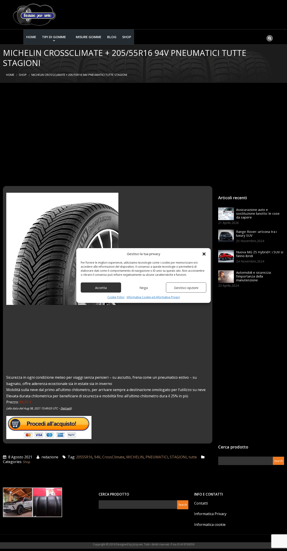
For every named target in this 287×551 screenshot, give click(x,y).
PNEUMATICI (157, 457)
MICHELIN (135, 457)
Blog (111, 37)
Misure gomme (88, 37)
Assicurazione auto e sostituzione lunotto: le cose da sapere (258, 213)
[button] (204, 254)
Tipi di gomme (54, 37)
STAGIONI (178, 457)
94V (97, 457)
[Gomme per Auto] (35, 14)
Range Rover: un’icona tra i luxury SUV (256, 233)
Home (31, 37)
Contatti (201, 503)
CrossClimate (113, 457)
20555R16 (84, 457)
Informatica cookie (210, 524)
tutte (193, 457)
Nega (143, 287)
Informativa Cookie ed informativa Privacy (153, 297)
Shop (126, 37)
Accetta (101, 287)
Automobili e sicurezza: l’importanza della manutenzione (253, 276)
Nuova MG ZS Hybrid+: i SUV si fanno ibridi (259, 254)
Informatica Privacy (210, 513)
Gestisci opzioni (186, 287)
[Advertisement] (143, 134)
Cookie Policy (115, 297)
